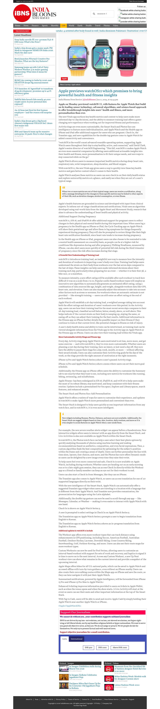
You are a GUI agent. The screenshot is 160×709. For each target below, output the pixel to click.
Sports (45, 25)
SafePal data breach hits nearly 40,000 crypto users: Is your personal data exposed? (33, 102)
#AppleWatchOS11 (73, 606)
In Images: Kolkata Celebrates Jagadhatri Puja (83, 676)
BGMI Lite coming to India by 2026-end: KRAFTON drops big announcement (33, 81)
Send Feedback (97, 699)
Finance (35, 25)
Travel (97, 25)
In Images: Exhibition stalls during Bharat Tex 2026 (85, 667)
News (26, 25)
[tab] (64, 639)
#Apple (62, 606)
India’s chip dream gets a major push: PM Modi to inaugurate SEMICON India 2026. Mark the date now (34, 50)
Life (63, 25)
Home (17, 25)
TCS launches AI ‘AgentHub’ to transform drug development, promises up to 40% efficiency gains (34, 91)
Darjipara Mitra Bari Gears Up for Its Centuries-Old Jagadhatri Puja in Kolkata (84, 686)
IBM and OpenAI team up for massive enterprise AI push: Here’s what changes (33, 133)
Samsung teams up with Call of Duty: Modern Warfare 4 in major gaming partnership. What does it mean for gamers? (32, 71)
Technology (22, 31)
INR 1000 (102, 647)
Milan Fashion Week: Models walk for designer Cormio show (130, 677)
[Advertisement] (34, 242)
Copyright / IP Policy (93, 703)
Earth (80, 25)
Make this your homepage (136, 1)
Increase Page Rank (80, 706)
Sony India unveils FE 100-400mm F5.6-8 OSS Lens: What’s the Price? (34, 41)
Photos (107, 25)
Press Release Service (111, 699)
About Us (29, 699)
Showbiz (54, 25)
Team (36, 699)
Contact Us (85, 699)
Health (89, 25)
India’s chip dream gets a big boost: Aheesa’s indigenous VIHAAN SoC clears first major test (33, 123)
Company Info (107, 703)
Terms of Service (73, 699)
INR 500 (88, 647)
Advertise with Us (47, 699)
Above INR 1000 (120, 647)
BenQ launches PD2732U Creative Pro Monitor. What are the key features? (32, 60)
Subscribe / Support (127, 699)
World (71, 25)
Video (115, 25)
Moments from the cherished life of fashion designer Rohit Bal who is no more (130, 669)
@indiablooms (89, 99)
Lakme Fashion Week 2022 (127, 685)
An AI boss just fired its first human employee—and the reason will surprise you (33, 112)
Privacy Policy (60, 699)
